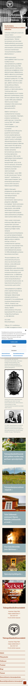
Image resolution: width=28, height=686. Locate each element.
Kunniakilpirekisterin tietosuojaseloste (12, 681)
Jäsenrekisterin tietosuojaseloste (10, 677)
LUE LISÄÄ (14, 600)
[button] (25, 330)
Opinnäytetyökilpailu (12, 574)
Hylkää (14, 346)
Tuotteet (2, 665)
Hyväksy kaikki (14, 342)
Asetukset (14, 350)
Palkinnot (3, 661)
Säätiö (2, 653)
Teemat (2, 673)
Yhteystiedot (4, 657)
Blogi (1, 669)
